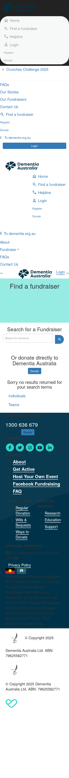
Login (34, 146)
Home (12, 20)
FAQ (17, 491)
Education (53, 519)
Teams (13, 404)
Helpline (13, 36)
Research (52, 513)
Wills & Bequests (23, 522)
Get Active (24, 469)
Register (9, 52)
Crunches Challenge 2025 (27, 69)
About (19, 461)
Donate (8, 60)
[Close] (67, 273)
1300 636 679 (22, 424)
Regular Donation (23, 510)
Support (51, 526)
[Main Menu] (1, 273)
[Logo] (19, 8)
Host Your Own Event (35, 476)
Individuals (17, 395)
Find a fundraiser (20, 28)
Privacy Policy (19, 565)
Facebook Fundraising (36, 484)
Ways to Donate (22, 534)
